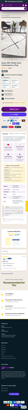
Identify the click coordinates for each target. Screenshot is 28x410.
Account (23, 5)
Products (7, 15)
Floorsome (15, 407)
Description (5, 133)
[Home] (8, 5)
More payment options (14, 117)
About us (3, 347)
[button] (8, 239)
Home (2, 15)
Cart (26, 5)
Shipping (11, 133)
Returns (17, 133)
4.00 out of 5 (17, 234)
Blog (2, 354)
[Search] (25, 8)
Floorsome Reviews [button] (26, 206)
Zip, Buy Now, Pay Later (7, 356)
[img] (5, 256)
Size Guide (23, 133)
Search (3, 345)
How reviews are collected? (7, 273)
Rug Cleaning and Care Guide (8, 358)
